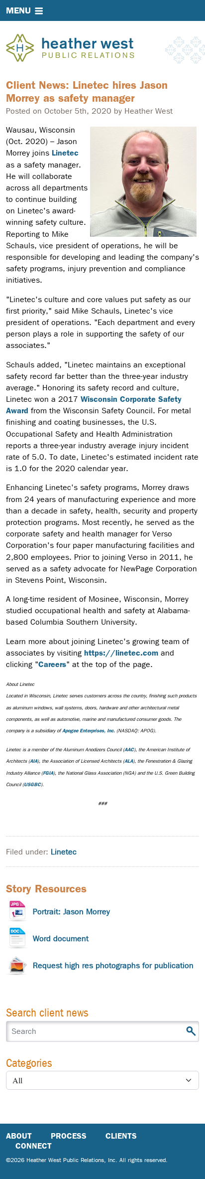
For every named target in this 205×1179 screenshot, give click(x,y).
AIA (33, 761)
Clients (121, 1136)
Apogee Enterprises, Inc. (88, 730)
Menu (18, 10)
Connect (33, 1146)
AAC (129, 749)
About (19, 1136)
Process (69, 1136)
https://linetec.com (121, 653)
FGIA (48, 773)
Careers (52, 664)
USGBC (32, 784)
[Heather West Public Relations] (86, 49)
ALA (128, 761)
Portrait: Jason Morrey (71, 911)
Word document (61, 938)
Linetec (65, 153)
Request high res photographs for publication (113, 965)
